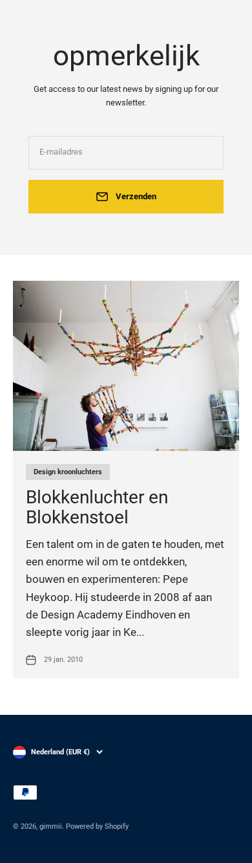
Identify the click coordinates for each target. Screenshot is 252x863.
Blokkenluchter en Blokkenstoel (97, 507)
